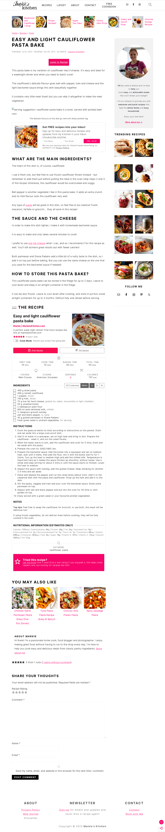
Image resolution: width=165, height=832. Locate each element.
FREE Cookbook (109, 5)
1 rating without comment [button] (56, 662)
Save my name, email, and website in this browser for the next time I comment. (60, 771)
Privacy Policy (30, 809)
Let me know (29, 562)
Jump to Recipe (59, 62)
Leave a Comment (76, 52)
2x (97, 385)
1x (92, 385)
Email (16, 755)
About (75, 5)
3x (102, 385)
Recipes (47, 5)
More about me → (133, 122)
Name (16, 743)
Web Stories (31, 814)
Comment (18, 699)
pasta (29, 205)
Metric (84, 385)
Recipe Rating (19, 688)
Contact (90, 5)
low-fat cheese (36, 243)
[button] (14, 336)
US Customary (72, 385)
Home (14, 33)
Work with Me (134, 814)
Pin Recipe (84, 350)
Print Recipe (37, 350)
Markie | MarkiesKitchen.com (29, 326)
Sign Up (64, 809)
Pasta (31, 33)
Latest (61, 5)
